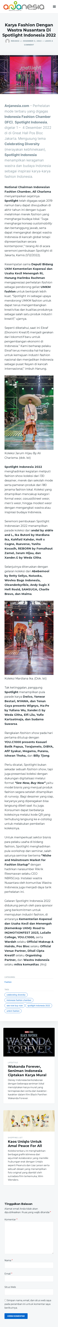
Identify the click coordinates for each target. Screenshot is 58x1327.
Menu (54, 6)
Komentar (11, 1219)
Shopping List (15, 1137)
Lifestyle (13, 1062)
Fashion (8, 982)
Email (8, 1273)
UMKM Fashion (13, 1011)
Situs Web (10, 1287)
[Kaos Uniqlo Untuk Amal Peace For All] (29, 1120)
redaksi (15, 41)
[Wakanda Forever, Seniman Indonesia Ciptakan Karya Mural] (29, 1042)
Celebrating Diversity (16, 995)
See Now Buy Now (15, 1005)
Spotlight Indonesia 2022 (38, 1005)
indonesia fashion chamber (19, 1000)
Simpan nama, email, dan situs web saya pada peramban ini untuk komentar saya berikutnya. (28, 1304)
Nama (9, 1260)
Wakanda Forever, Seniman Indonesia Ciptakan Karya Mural (27, 1070)
